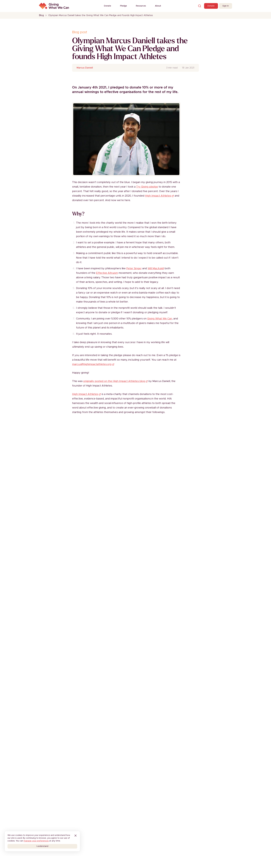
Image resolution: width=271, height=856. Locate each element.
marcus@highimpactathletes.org (92, 364)
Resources (141, 6)
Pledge (123, 6)
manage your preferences (36, 841)
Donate (107, 6)
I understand (42, 846)
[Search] (199, 6)
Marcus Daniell (85, 68)
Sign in (225, 6)
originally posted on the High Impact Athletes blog (114, 381)
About (158, 6)
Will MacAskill (156, 268)
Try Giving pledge (147, 187)
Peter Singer (134, 268)
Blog (41, 15)
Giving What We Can (159, 318)
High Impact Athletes (158, 196)
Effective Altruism (107, 273)
